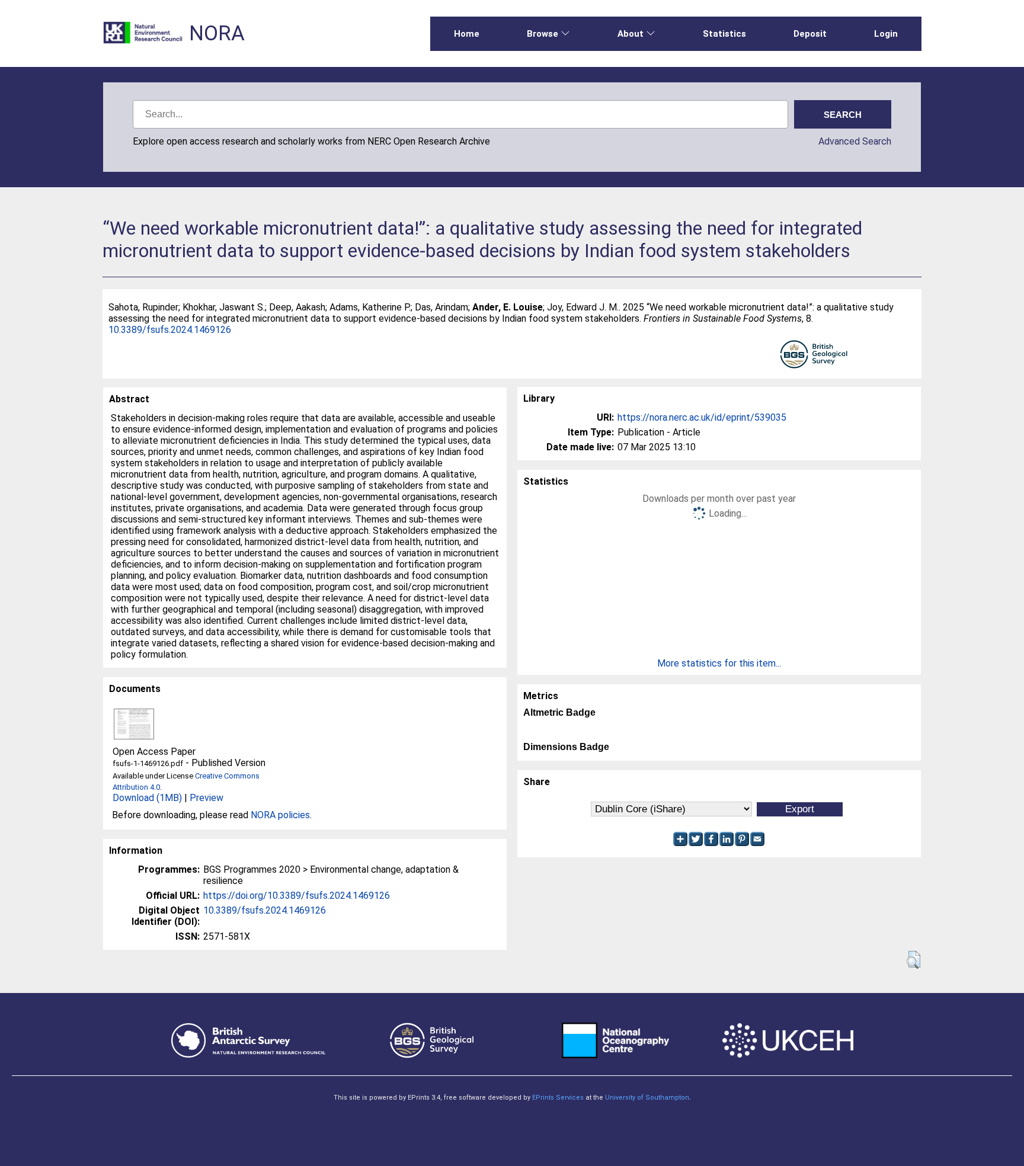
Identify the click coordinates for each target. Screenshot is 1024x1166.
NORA (217, 33)
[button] (913, 960)
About (630, 33)
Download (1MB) (147, 797)
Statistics (724, 33)
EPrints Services (558, 1097)
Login (886, 33)
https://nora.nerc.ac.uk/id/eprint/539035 (701, 417)
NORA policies (280, 815)
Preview (206, 797)
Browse (542, 33)
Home (466, 33)
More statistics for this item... (719, 663)
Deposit (810, 33)
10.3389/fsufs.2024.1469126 (169, 329)
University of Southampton (647, 1097)
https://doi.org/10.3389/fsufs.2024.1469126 (296, 895)
